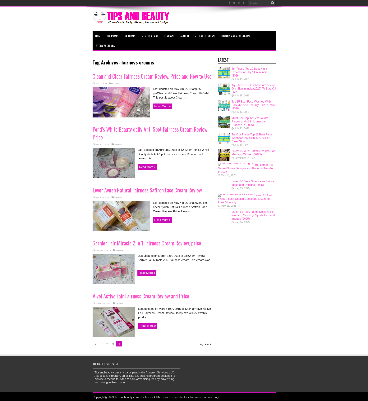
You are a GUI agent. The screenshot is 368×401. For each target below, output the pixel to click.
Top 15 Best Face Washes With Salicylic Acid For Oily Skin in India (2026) (253, 105)
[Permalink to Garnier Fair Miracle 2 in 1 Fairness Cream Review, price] (114, 283)
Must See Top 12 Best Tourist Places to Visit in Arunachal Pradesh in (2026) (250, 121)
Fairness (116, 83)
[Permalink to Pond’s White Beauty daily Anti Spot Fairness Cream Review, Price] (114, 177)
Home (98, 36)
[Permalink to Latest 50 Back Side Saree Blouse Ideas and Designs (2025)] (224, 190)
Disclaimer (146, 397)
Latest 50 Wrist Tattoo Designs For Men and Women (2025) (253, 152)
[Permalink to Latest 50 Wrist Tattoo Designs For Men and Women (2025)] (224, 159)
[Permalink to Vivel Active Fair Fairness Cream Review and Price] (114, 336)
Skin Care (130, 36)
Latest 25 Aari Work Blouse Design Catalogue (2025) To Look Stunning (245, 199)
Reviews (169, 36)
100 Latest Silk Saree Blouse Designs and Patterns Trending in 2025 (246, 168)
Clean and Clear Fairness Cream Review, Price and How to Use (152, 76)
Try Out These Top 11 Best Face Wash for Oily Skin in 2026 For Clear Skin (252, 138)
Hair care (113, 36)
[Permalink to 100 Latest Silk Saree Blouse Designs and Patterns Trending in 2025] (235, 163)
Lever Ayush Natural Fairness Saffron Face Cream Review (147, 190)
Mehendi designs (205, 36)
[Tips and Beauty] (132, 21)
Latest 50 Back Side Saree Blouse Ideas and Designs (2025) (253, 183)
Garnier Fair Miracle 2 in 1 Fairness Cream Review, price (147, 243)
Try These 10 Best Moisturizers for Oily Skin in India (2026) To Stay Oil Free (254, 88)
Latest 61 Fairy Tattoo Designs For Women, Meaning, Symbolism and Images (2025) (253, 215)
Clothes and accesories (235, 36)
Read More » (162, 106)
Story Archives (105, 45)
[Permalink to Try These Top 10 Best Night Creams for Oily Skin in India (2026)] (224, 77)
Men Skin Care (150, 36)
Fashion (184, 36)
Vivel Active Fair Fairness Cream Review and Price (141, 296)
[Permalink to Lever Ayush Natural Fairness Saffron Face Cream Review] (121, 230)
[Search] (273, 3)
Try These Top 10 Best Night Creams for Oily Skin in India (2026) (249, 72)
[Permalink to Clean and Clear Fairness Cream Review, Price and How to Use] (121, 116)
